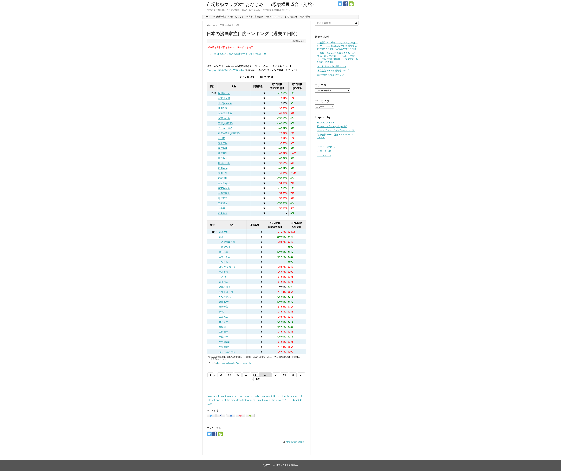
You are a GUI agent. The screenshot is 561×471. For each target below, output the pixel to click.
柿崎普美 (223, 306)
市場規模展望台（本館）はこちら (228, 16)
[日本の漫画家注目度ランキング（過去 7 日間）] (230, 415)
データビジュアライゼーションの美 (336, 130)
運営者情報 (305, 16)
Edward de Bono (326, 122)
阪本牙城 (222, 143)
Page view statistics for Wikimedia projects (234, 363)
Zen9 (221, 311)
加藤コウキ (224, 118)
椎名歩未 (222, 213)
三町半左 (222, 203)
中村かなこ (224, 183)
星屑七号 (223, 272)
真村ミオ (223, 322)
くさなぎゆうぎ (227, 242)
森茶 (221, 237)
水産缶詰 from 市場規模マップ (333, 70)
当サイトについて (274, 16)
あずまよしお (226, 292)
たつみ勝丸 (225, 297)
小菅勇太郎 (225, 342)
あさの (222, 277)
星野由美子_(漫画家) (229, 133)
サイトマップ (324, 155)
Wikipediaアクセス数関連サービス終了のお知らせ (240, 53)
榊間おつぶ (224, 93)
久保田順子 (224, 193)
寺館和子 (222, 198)
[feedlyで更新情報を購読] (351, 3)
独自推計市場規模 (254, 16)
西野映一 (223, 331)
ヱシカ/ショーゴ (227, 267)
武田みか (222, 168)
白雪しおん (225, 257)
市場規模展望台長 (295, 441)
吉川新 (221, 138)
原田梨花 (222, 108)
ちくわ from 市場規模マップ (331, 66)
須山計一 (223, 336)
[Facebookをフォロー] (345, 3)
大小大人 (223, 281)
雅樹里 (222, 326)
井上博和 (223, 232)
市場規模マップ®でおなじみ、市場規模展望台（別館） (261, 4)
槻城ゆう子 (224, 163)
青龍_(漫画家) (225, 123)
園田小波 (222, 173)
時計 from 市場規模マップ (330, 75)
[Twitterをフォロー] (340, 3)
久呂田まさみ (225, 113)
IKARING (223, 261)
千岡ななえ (225, 247)
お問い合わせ (291, 16)
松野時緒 (222, 148)
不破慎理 (222, 178)
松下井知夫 (224, 188)
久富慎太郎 (224, 98)
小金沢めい (225, 347)
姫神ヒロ (223, 252)
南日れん (222, 158)
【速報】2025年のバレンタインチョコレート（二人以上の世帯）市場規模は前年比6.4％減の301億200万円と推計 (337, 45)
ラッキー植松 (225, 128)
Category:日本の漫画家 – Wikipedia (225, 70)
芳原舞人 (223, 317)
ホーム (207, 16)
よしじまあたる (227, 351)
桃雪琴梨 (222, 153)
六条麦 (221, 208)
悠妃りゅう (225, 286)
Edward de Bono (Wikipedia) (332, 126)
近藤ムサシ (225, 302)
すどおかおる (225, 103)
